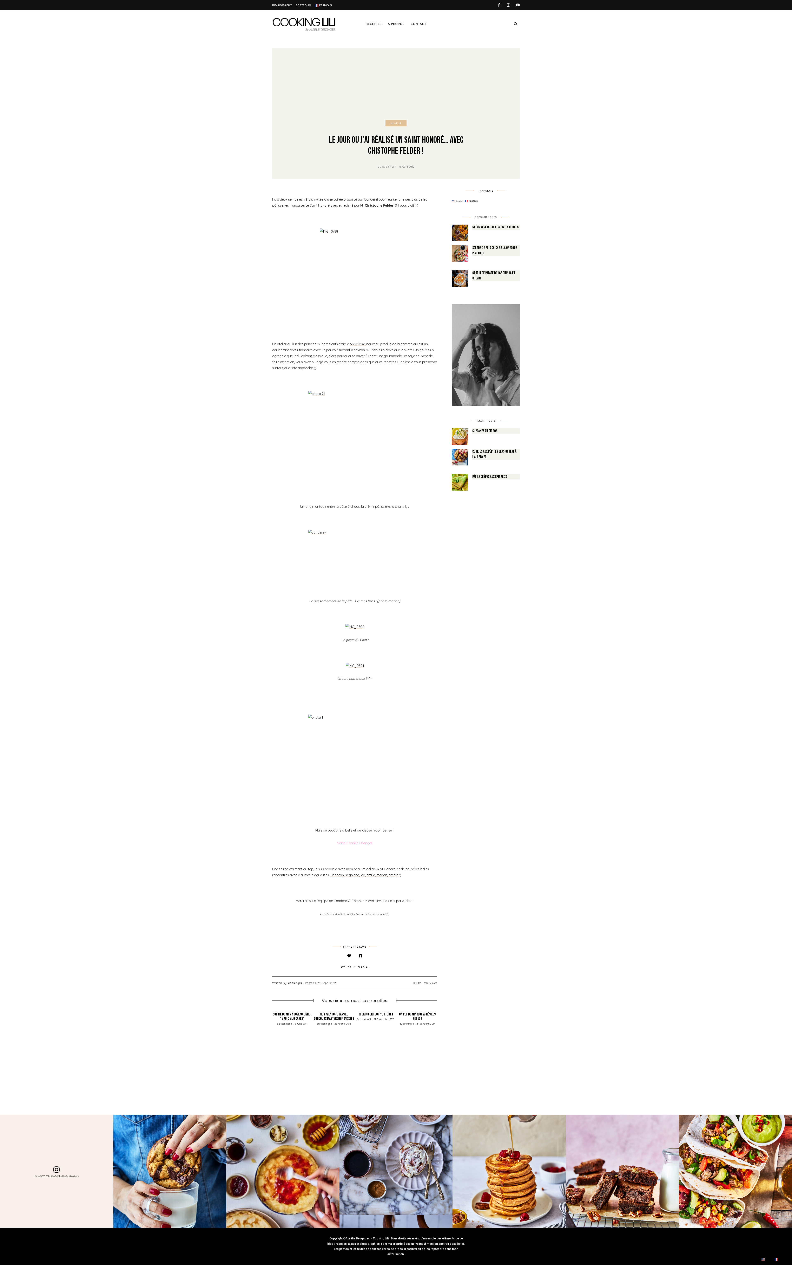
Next (437, 1042)
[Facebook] (360, 956)
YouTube (517, 5)
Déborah (337, 875)
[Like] (349, 956)
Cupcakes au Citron (484, 431)
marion (381, 875)
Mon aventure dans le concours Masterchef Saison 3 (334, 1016)
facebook (499, 5)
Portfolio (303, 5)
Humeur (396, 123)
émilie (371, 875)
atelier (346, 967)
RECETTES (374, 24)
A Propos (396, 24)
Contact (418, 24)
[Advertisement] (396, 79)
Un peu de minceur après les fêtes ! (417, 1016)
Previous (272, 1042)
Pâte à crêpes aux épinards (489, 477)
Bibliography (282, 5)
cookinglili (389, 166)
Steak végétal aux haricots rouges (495, 227)
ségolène (352, 875)
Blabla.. (363, 967)
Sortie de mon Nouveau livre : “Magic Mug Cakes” (292, 1016)
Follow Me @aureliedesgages (56, 1175)
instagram (508, 5)
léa (363, 875)
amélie (393, 875)
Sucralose (357, 344)
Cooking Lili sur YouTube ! (375, 1014)
